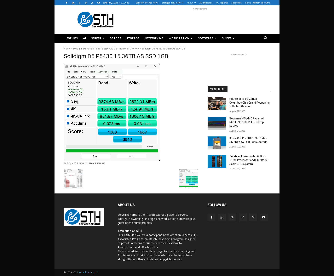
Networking (154, 38)
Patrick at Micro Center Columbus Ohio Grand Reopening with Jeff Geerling (249, 102)
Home (67, 48)
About (190, 2)
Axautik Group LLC (88, 272)
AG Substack (205, 2)
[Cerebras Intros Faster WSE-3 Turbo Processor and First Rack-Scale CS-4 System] (217, 161)
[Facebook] (67, 2)
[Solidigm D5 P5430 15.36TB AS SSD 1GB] (131, 112)
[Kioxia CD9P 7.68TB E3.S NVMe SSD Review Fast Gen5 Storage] (217, 143)
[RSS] (79, 2)
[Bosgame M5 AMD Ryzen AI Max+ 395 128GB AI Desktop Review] (217, 123)
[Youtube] (98, 2)
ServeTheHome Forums (257, 2)
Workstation (179, 38)
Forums (72, 38)
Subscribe (236, 2)
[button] (265, 38)
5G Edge (115, 38)
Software (205, 38)
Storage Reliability (171, 2)
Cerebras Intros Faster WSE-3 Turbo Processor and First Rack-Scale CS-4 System (248, 160)
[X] (92, 2)
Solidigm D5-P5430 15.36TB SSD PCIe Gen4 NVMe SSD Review (106, 48)
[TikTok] (86, 2)
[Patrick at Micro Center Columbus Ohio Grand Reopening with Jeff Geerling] (217, 103)
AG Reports (222, 2)
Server (96, 38)
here (189, 255)
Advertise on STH (130, 231)
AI (84, 38)
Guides (226, 38)
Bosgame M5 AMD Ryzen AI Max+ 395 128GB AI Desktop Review (246, 122)
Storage (132, 38)
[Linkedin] (73, 2)
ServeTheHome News (147, 2)
